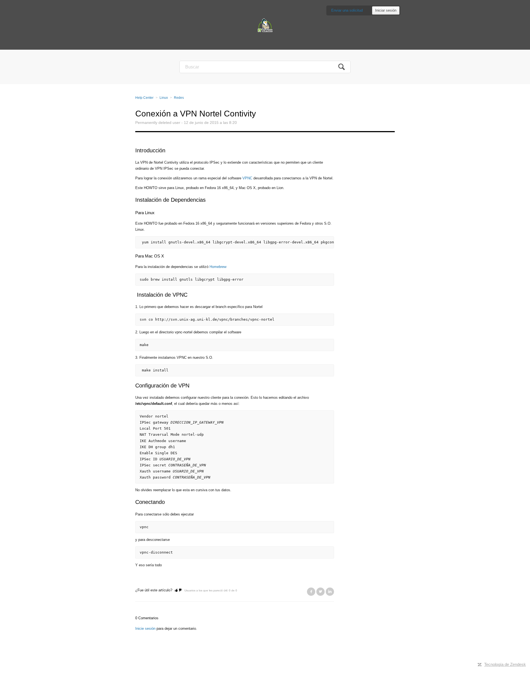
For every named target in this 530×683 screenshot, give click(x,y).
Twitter (320, 592)
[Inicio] (265, 25)
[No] (180, 590)
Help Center (144, 98)
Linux (164, 98)
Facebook (311, 592)
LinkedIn (330, 592)
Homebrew (218, 267)
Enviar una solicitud (347, 10)
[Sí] (176, 590)
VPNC (247, 178)
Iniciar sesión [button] (385, 10)
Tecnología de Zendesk (505, 664)
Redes (179, 98)
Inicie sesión (145, 628)
